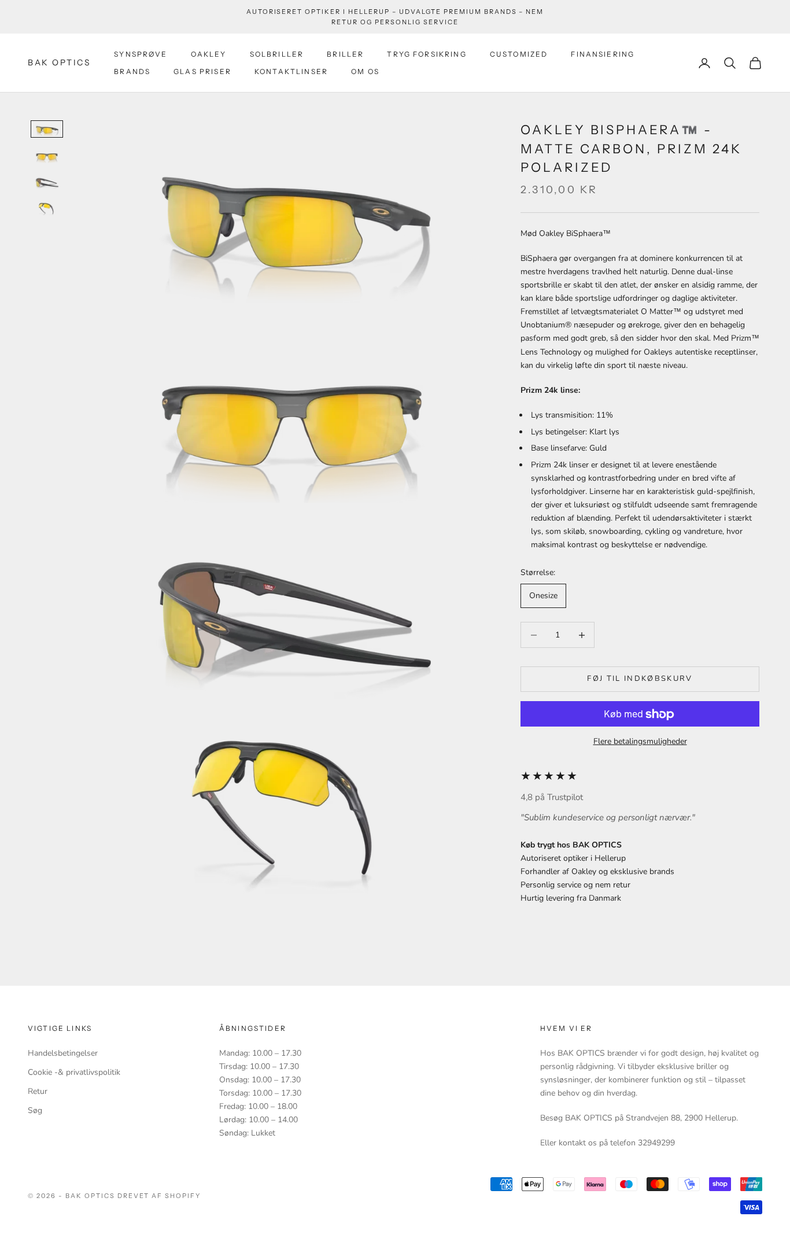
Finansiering (602, 54)
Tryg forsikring (426, 54)
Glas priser (202, 71)
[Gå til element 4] (47, 209)
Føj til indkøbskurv (639, 679)
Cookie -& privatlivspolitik (74, 1072)
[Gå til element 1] (47, 129)
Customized (519, 54)
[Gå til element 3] (47, 182)
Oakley (209, 54)
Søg (35, 1110)
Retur (37, 1091)
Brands (132, 71)
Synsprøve (140, 54)
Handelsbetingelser (63, 1053)
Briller (345, 54)
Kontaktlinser (291, 71)
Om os (365, 71)
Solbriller (277, 54)
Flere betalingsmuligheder (640, 741)
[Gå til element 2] (47, 155)
